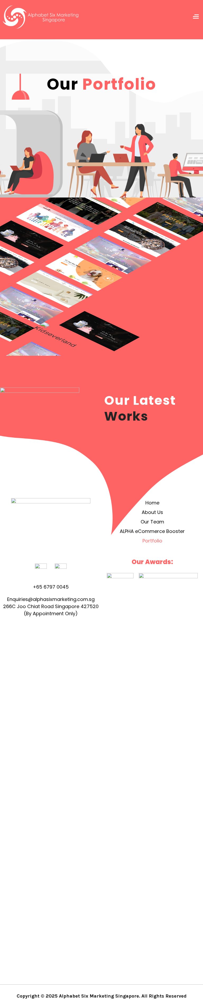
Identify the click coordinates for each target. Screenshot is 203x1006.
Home (152, 502)
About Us (152, 512)
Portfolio (152, 540)
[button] (196, 17)
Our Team (152, 521)
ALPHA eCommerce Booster (152, 531)
